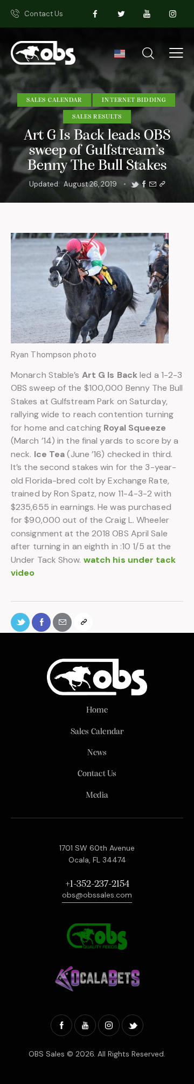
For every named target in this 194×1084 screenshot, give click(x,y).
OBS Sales (47, 1054)
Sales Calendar (54, 100)
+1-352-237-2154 (97, 884)
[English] (119, 56)
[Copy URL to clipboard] (162, 184)
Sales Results (97, 117)
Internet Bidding (134, 100)
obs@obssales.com (97, 895)
